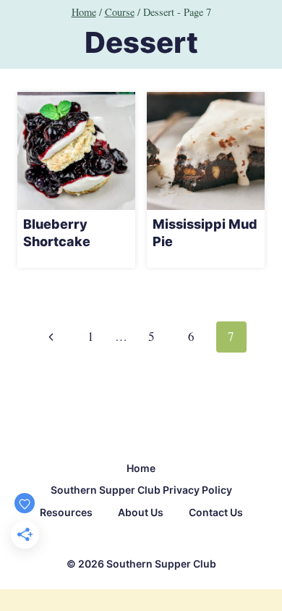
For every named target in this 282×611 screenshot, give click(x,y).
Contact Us (216, 512)
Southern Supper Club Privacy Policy (141, 490)
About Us (140, 512)
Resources (66, 512)
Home (141, 468)
